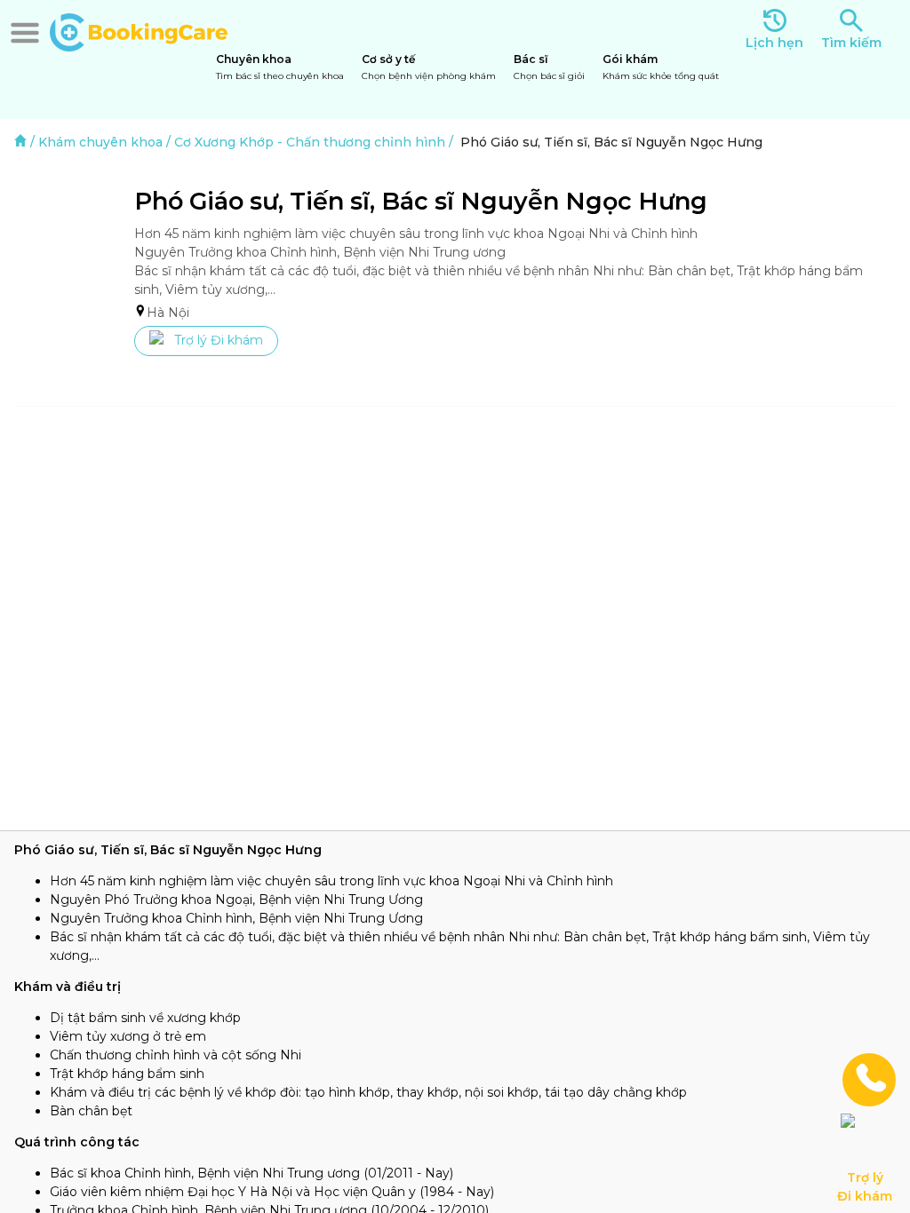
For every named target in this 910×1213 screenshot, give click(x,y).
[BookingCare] (139, 30)
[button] (25, 33)
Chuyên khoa (280, 67)
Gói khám (661, 67)
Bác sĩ (549, 67)
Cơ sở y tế (429, 67)
